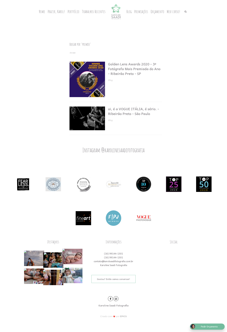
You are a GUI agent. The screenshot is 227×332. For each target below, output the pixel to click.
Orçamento (157, 11)
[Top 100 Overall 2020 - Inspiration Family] (143, 184)
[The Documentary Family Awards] (113, 184)
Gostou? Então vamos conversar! (113, 279)
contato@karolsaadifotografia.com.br (113, 261)
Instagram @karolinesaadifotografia (113, 150)
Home (42, 11)
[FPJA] (113, 217)
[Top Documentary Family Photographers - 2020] (204, 184)
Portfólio (73, 11)
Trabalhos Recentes (93, 11)
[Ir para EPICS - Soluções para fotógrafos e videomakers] (113, 316)
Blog (129, 11)
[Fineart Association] (83, 217)
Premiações (141, 11)
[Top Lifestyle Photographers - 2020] (173, 184)
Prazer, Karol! (56, 11)
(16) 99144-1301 (113, 253)
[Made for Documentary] (83, 184)
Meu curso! (173, 11)
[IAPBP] (53, 184)
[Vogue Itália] (143, 217)
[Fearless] (23, 184)
